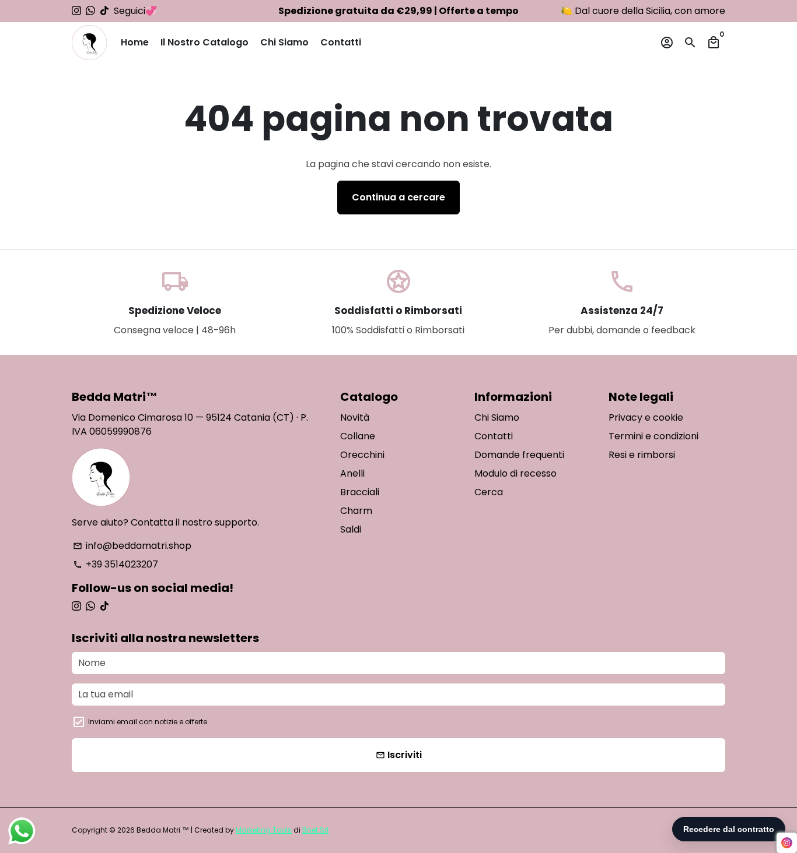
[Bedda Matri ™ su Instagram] (76, 10)
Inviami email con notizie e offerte (147, 722)
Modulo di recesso (515, 473)
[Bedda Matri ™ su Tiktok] (104, 10)
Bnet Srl (315, 830)
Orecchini (362, 454)
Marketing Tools (264, 830)
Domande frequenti (519, 454)
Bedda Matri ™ (163, 830)
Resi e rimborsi (642, 454)
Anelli (352, 473)
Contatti (340, 42)
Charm (356, 510)
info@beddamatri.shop (132, 545)
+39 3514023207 (115, 564)
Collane (357, 436)
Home (135, 42)
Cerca (488, 492)
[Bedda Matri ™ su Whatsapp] (90, 10)
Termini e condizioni (653, 436)
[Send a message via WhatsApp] (22, 831)
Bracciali (359, 492)
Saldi (350, 529)
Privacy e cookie (646, 417)
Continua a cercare (398, 197)
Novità (354, 417)
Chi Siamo (284, 42)
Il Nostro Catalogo (204, 42)
